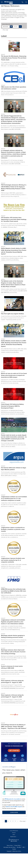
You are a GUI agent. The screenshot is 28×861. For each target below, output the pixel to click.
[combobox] (16, 26)
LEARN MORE (14, 812)
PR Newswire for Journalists (12, 799)
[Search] (26, 2)
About (14, 834)
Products (14, 832)
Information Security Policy (9, 847)
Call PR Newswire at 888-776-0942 (14, 840)
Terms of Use (10, 845)
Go (20, 26)
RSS (23, 847)
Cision (16, 851)
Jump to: (7, 24)
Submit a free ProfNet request (14, 807)
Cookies (14, 849)
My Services (13, 836)
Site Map (19, 847)
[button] (11, 26)
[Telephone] (22, 2)
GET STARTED (14, 750)
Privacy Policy (17, 845)
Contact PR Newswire (14, 830)
